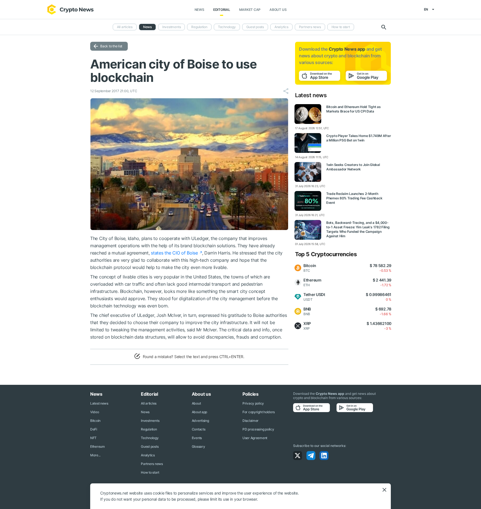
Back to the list (111, 46)
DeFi (93, 429)
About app (199, 412)
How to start (341, 27)
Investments (171, 27)
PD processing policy (258, 429)
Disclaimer (250, 421)
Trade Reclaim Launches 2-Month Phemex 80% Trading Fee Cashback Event (354, 198)
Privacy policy (253, 403)
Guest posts (255, 27)
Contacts (198, 429)
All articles (124, 27)
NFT (93, 438)
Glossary (198, 446)
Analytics (281, 27)
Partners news (310, 27)
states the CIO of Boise (174, 253)
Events (197, 438)
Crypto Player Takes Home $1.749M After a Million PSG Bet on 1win (358, 138)
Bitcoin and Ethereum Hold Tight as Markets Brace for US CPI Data (353, 109)
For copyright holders (258, 412)
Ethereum (97, 446)
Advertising (200, 421)
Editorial (221, 10)
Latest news (99, 403)
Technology (227, 27)
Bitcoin (95, 421)
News (199, 10)
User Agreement (254, 438)
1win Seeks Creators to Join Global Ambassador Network (353, 167)
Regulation (199, 27)
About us (277, 10)
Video (94, 412)
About (196, 403)
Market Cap (250, 10)
